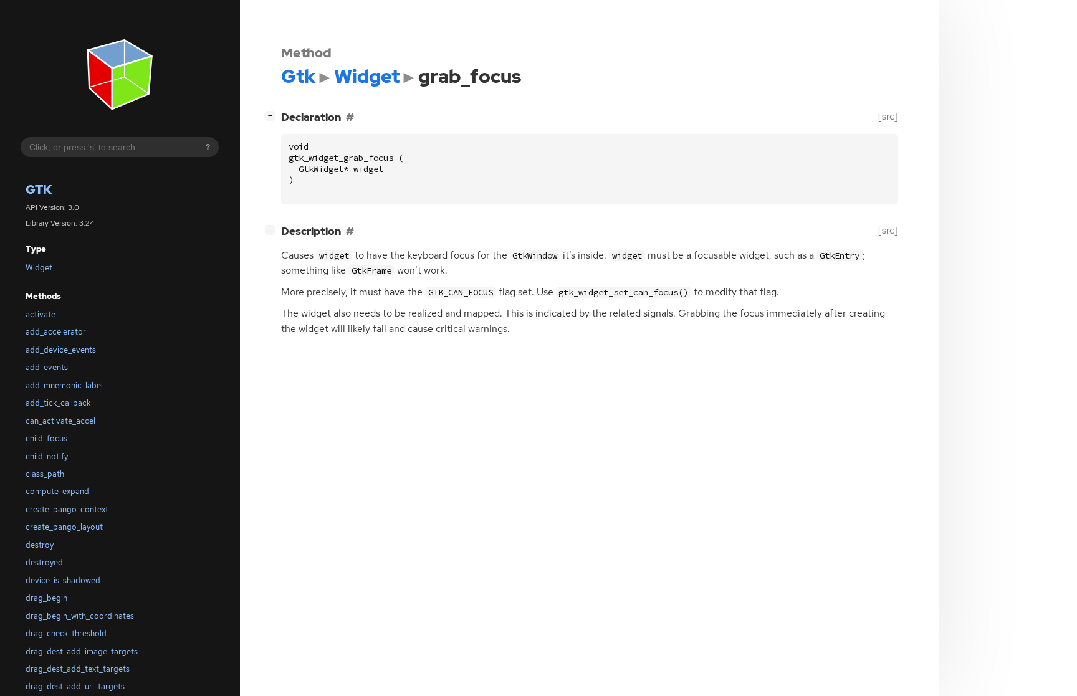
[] (272, 115)
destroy (40, 545)
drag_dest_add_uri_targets (75, 686)
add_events (47, 367)
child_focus (46, 438)
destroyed (44, 562)
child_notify (47, 456)
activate (40, 314)
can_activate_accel (60, 421)
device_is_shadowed (63, 580)
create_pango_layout (64, 527)
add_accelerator (56, 332)
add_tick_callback (58, 403)
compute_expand (57, 491)
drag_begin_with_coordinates (80, 616)
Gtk (39, 189)
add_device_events (61, 350)
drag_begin (46, 598)
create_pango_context (67, 509)
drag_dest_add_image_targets (82, 651)
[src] (888, 116)
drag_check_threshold (66, 633)
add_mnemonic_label (64, 385)
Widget (39, 267)
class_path (45, 474)
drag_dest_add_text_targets (78, 669)
